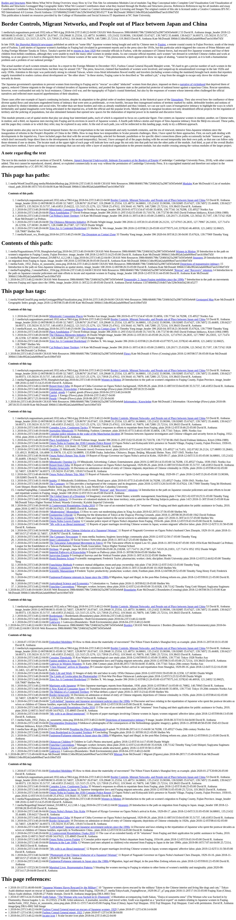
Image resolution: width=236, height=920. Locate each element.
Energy (53, 395)
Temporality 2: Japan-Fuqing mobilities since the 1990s (154, 279)
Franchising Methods (60, 564)
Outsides (54, 449)
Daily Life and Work (60, 673)
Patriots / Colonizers (60, 567)
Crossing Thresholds (60, 657)
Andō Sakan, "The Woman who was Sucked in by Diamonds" (76, 896)
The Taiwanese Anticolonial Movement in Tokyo (76, 542)
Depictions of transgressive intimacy (200, 263)
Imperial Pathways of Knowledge (67, 552)
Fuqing (162, 44)
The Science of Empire (61, 517)
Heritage (54, 549)
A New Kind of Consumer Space (67, 688)
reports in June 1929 (85, 50)
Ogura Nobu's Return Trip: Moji (66, 474)
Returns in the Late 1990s (63, 842)
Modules (187, 183)
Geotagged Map (205, 299)
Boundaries (130, 589)
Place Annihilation (59, 212)
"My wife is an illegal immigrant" (67, 524)
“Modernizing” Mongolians (64, 511)
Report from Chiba (59, 385)
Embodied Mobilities (60, 641)
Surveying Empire (59, 555)
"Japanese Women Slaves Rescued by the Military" (70, 887)
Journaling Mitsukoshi (61, 430)
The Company (57, 483)
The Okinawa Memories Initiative (67, 221)
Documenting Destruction (63, 723)
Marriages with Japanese (62, 685)
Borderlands (56, 615)
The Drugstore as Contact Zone (98, 234)
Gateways (54, 622)
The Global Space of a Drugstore (67, 496)
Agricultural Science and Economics (69, 583)
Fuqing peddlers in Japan (63, 660)
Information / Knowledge (63, 389)
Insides (53, 480)
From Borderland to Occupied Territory (70, 732)
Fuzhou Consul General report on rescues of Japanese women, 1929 (79, 909)
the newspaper (34, 44)
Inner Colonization (59, 539)
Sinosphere (177, 99)
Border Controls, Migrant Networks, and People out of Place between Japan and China (158, 200)
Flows (127, 353)
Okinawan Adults (58, 747)
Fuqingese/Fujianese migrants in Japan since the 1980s (79, 577)
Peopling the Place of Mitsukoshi (88, 729)
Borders (53, 618)
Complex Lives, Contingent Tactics (68, 427)
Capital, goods (57, 392)
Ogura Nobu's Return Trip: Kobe (67, 455)
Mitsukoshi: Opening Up (62, 461)
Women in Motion (186, 251)
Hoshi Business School (61, 558)
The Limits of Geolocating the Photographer (73, 676)
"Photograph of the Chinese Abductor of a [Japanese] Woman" (83, 530)
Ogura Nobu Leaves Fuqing (64, 521)
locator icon (48, 915)
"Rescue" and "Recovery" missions (193, 270)
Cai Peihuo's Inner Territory (64, 215)
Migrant (118, 754)
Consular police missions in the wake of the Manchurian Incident (84, 433)
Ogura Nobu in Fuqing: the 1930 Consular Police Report (80, 443)
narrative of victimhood (192, 84)
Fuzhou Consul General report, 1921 (62, 912)
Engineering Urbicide (61, 514)
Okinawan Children (60, 741)
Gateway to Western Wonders (65, 663)
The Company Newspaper (63, 536)
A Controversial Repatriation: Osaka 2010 (72, 505)
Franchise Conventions (61, 586)
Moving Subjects (58, 499)
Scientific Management (61, 570)
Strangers (198, 257)
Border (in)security (59, 468)
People (53, 398)
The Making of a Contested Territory (69, 691)
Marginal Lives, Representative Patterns (71, 867)
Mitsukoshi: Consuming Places (66, 209)
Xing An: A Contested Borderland (67, 228)
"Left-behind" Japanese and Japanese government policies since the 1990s (89, 701)
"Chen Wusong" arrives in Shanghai (69, 666)
